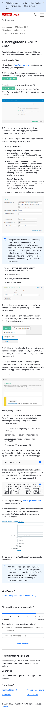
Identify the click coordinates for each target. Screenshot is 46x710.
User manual (7, 27)
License (5, 706)
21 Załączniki (20, 27)
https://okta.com (20, 65)
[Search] (36, 15)
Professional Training (35, 690)
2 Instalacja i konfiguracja (12, 30)
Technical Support (9, 690)
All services (6, 694)
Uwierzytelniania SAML (33, 500)
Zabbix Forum (32, 694)
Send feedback (23, 644)
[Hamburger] (42, 15)
